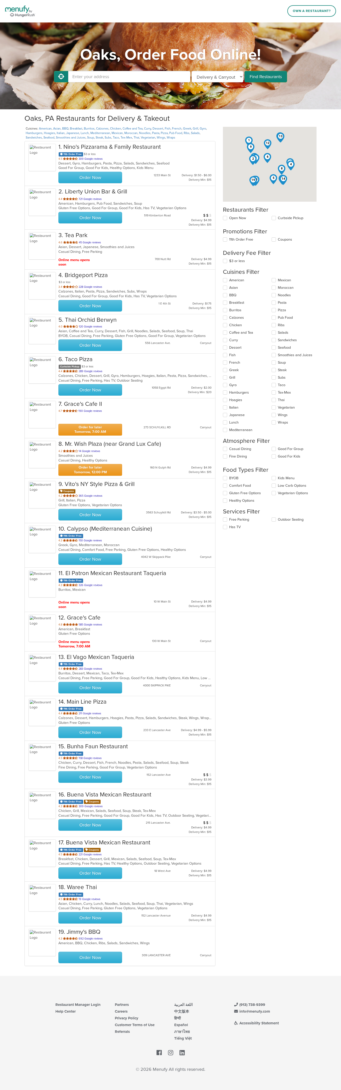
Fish (167, 128)
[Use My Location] (61, 76)
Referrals (122, 1031)
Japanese (72, 133)
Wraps (171, 137)
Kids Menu (286, 478)
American (45, 128)
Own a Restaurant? (312, 11)
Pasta (155, 133)
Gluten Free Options (245, 493)
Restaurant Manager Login (78, 1004)
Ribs (186, 133)
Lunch (85, 133)
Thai (136, 137)
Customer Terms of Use (135, 1025)
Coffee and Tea (133, 128)
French (176, 128)
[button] (249, 142)
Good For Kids (289, 456)
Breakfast (76, 128)
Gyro (203, 128)
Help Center (65, 1011)
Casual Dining (240, 449)
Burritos (89, 128)
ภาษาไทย (182, 1031)
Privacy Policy (126, 1018)
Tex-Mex (126, 137)
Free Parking (239, 519)
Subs (108, 137)
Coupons (285, 239)
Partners (122, 1004)
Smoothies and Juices (71, 137)
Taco (116, 137)
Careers (121, 1011)
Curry (147, 128)
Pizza (164, 133)
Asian (57, 128)
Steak (99, 137)
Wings (161, 137)
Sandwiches (34, 137)
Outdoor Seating (291, 519)
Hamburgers (34, 133)
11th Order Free (241, 239)
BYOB (233, 478)
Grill (195, 128)
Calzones (102, 128)
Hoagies (49, 133)
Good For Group (290, 449)
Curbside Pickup (290, 218)
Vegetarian (148, 137)
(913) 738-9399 (251, 1004)
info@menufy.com (254, 1011)
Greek (187, 128)
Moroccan (131, 133)
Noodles (145, 133)
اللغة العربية (183, 1004)
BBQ (65, 128)
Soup (90, 137)
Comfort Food (240, 485)
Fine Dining (238, 456)
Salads (195, 133)
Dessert (158, 128)
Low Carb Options (292, 485)
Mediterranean (100, 133)
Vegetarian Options (293, 493)
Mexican (117, 133)
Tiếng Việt (183, 1038)
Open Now (237, 218)
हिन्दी (177, 1018)
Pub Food (175, 133)
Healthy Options (241, 500)
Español (181, 1025)
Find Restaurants (266, 76)
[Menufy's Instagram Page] (170, 1053)
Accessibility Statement (258, 1023)
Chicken (115, 128)
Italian (61, 133)
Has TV (235, 527)
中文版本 (181, 1011)
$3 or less (237, 261)
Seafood (48, 137)
